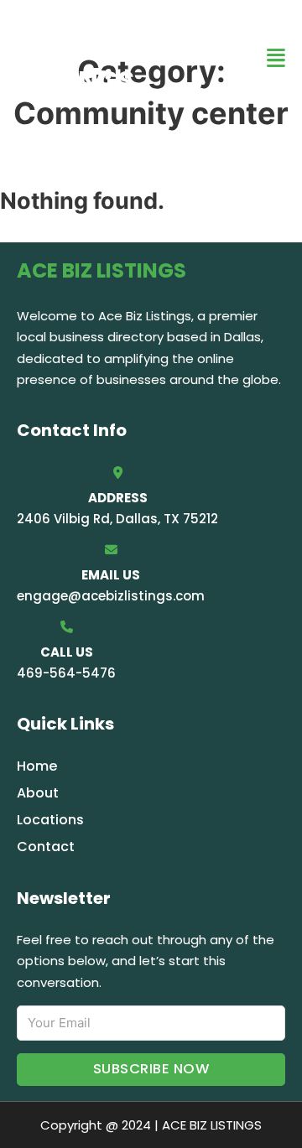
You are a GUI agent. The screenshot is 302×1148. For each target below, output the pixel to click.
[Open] (276, 58)
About (38, 793)
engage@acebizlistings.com (111, 596)
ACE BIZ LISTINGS (75, 57)
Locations (50, 819)
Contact (46, 846)
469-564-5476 (66, 673)
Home (37, 766)
